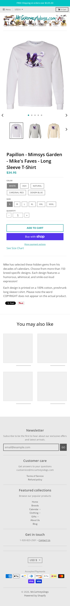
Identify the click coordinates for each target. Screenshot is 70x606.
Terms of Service (35, 476)
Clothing (34, 512)
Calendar (33, 509)
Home (35, 501)
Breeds (35, 505)
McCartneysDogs (39, 591)
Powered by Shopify (35, 595)
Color (9, 180)
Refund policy (35, 479)
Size (9, 199)
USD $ (18, 9)
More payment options (35, 244)
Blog (35, 523)
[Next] (66, 115)
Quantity (11, 211)
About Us (35, 520)
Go (63, 447)
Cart (63, 9)
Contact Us (44, 540)
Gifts (33, 516)
